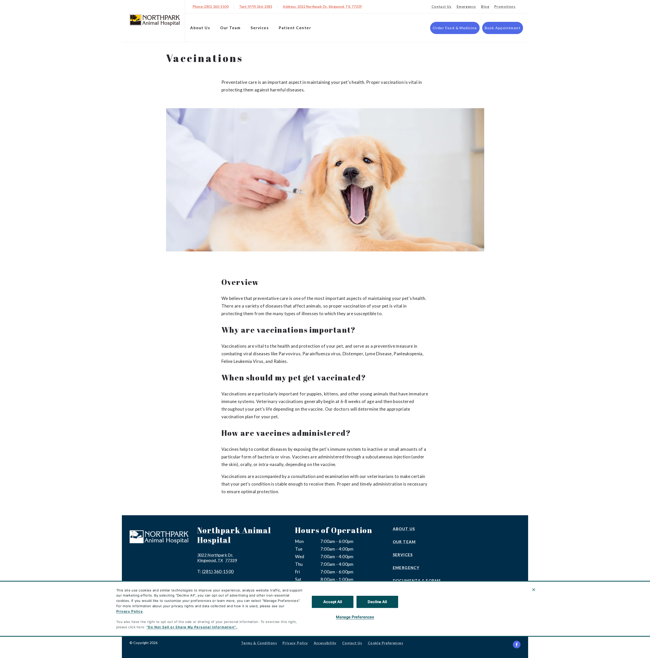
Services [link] (260, 27)
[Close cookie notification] (533, 589)
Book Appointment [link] (503, 28)
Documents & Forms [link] (417, 580)
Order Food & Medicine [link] (455, 28)
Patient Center (295, 27)
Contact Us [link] (442, 7)
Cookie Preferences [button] (385, 643)
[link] (154, 20)
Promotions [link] (504, 7)
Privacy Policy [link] (295, 643)
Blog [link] (485, 7)
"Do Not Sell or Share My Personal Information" (191, 627)
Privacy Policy (129, 611)
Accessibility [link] (325, 643)
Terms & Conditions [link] (259, 643)
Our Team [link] (230, 27)
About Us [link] (200, 27)
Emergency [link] (466, 7)
